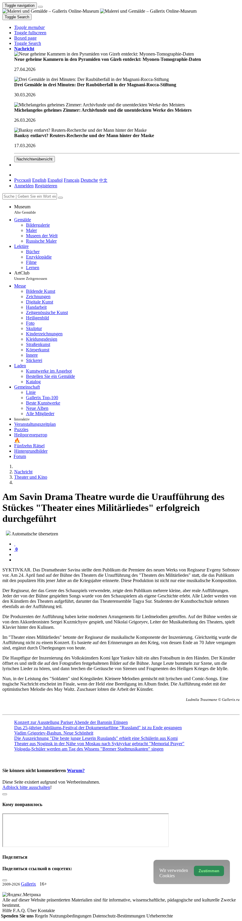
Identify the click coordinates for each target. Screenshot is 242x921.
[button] (29, 27)
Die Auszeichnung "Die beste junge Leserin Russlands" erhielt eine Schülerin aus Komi (96, 738)
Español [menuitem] (55, 180)
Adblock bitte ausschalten (26, 787)
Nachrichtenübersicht (35, 159)
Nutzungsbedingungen (71, 915)
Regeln (42, 915)
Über (32, 910)
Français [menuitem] (71, 180)
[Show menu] (40, 7)
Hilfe (7, 910)
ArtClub (30, 275)
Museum (25, 209)
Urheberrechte (159, 915)
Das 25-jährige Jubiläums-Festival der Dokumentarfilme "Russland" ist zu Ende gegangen (98, 727)
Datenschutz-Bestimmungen (119, 915)
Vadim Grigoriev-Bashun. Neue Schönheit (53, 732)
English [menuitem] (39, 180)
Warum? (76, 770)
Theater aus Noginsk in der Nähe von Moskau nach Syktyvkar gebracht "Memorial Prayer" (99, 743)
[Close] (60, 198)
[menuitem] (103, 180)
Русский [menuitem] (22, 180)
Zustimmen (209, 871)
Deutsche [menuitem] (89, 180)
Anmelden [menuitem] (24, 185)
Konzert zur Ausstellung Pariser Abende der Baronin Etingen (71, 722)
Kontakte (46, 910)
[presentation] (127, 554)
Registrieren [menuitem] (46, 185)
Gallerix (28, 883)
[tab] (14, 543)
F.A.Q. (20, 910)
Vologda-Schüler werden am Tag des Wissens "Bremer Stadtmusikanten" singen (88, 748)
